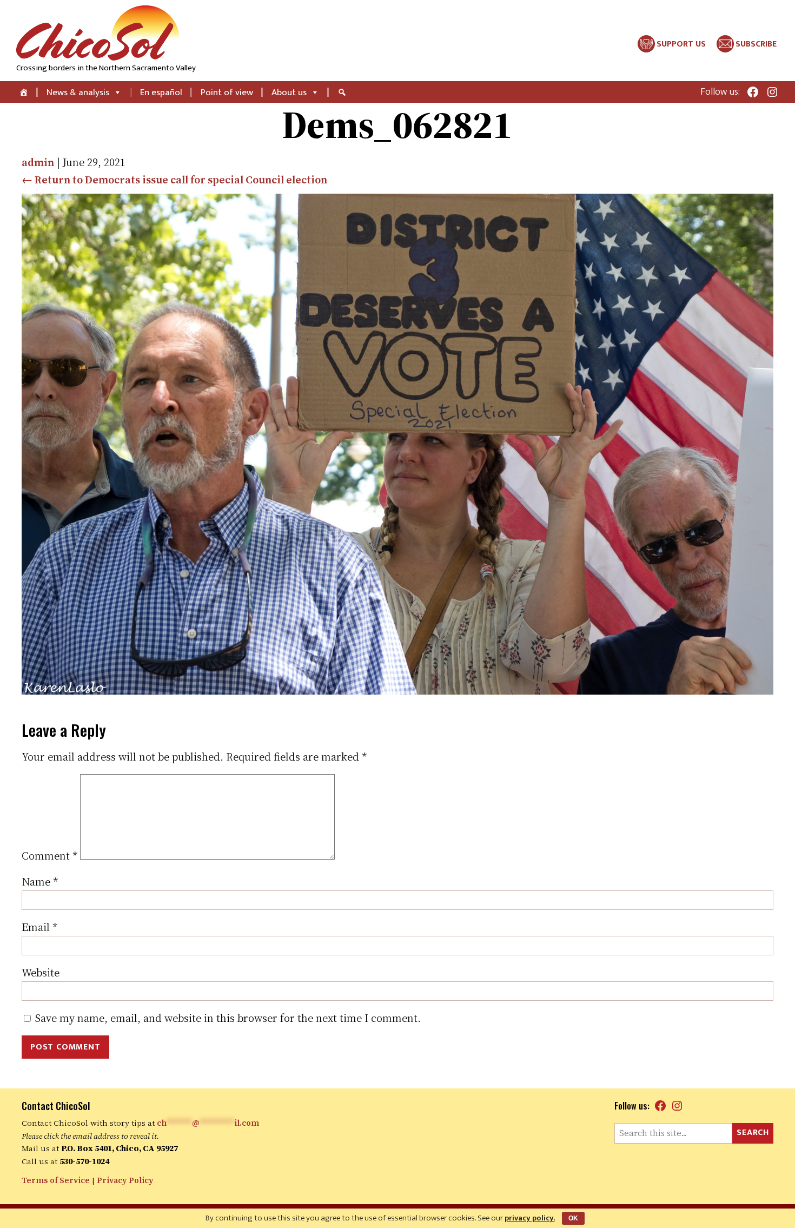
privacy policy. (530, 1218)
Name (40, 881)
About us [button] (289, 92)
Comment (49, 855)
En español (161, 92)
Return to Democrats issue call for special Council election (174, 179)
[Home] (24, 92)
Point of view (227, 92)
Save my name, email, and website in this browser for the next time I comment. (228, 1018)
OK (573, 1218)
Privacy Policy (125, 1180)
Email (39, 927)
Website (40, 972)
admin (38, 162)
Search (753, 1132)
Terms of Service (56, 1180)
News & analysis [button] (78, 92)
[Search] (343, 92)
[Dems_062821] (397, 690)
